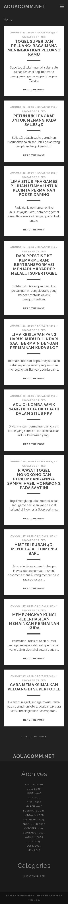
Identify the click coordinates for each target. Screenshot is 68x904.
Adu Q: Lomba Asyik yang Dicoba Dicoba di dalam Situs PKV (34, 409)
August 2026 (34, 784)
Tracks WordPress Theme (25, 895)
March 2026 (34, 806)
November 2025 (34, 824)
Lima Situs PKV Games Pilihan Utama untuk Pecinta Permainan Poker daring (34, 188)
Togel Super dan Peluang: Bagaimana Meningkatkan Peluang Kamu (34, 48)
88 (35, 736)
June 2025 (34, 845)
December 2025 (34, 819)
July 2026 (34, 789)
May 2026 (34, 797)
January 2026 (34, 815)
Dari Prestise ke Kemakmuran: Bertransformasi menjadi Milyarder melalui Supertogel (34, 265)
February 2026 (34, 810)
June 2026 (34, 793)
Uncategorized (34, 37)
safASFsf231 (46, 32)
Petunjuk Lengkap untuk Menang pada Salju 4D (33, 120)
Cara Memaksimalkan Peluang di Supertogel (34, 686)
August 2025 (34, 837)
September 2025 (34, 832)
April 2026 (34, 802)
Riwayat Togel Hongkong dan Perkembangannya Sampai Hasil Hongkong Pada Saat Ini (34, 479)
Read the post (34, 89)
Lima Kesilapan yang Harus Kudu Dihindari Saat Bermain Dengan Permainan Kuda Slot (34, 341)
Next (43, 736)
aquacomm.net (25, 6)
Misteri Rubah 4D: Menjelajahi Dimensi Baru (34, 549)
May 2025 (34, 850)
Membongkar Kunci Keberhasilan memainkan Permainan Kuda (34, 621)
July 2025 (34, 841)
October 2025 (34, 828)
